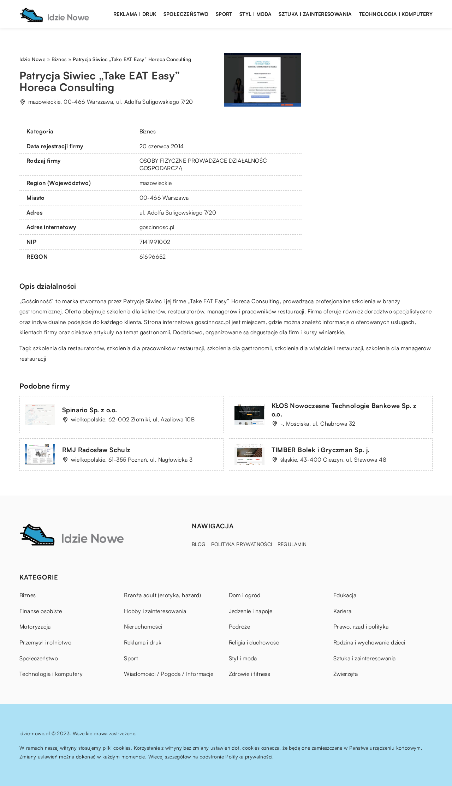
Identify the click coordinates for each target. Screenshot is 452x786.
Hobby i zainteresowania (155, 610)
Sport (224, 14)
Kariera (342, 610)
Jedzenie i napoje (251, 610)
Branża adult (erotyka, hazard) (162, 595)
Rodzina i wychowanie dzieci (369, 642)
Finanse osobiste (40, 610)
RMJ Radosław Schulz (96, 450)
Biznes (147, 131)
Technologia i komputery (396, 14)
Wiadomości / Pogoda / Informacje (168, 673)
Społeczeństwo (186, 14)
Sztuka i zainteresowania (315, 14)
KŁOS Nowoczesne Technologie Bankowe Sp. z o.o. (344, 410)
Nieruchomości (143, 626)
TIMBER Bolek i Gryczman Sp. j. (321, 450)
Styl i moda (255, 14)
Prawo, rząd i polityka (361, 626)
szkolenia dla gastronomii (239, 348)
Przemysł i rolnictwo (45, 642)
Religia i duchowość (254, 642)
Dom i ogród (245, 595)
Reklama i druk (134, 14)
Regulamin (292, 544)
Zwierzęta (345, 673)
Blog (199, 544)
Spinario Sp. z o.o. (89, 410)
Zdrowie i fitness (249, 673)
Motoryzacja (34, 626)
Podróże (239, 626)
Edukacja (344, 595)
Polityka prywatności (241, 544)
